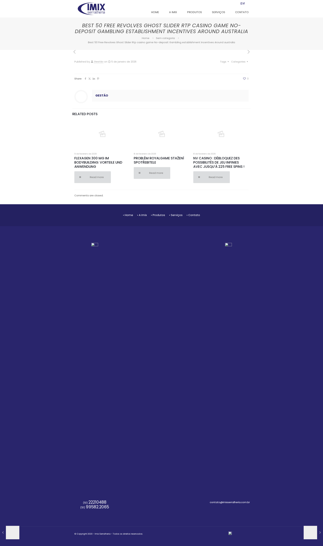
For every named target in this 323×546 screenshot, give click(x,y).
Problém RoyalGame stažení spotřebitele (159, 160)
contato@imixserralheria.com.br (230, 502)
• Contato (193, 215)
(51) (94, 502)
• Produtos (158, 215)
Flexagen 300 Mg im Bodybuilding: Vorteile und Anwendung (98, 162)
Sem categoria (165, 38)
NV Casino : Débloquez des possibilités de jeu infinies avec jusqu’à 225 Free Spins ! (218, 162)
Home (145, 38)
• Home (128, 215)
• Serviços (176, 215)
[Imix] (91, 8)
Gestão (98, 61)
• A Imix (142, 215)
